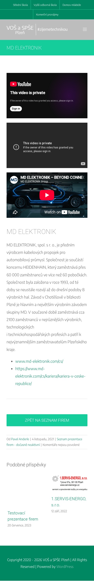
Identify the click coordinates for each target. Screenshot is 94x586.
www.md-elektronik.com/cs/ (39, 361)
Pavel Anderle (20, 439)
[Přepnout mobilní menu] (85, 29)
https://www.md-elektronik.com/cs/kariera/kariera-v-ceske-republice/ (50, 376)
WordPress (64, 567)
